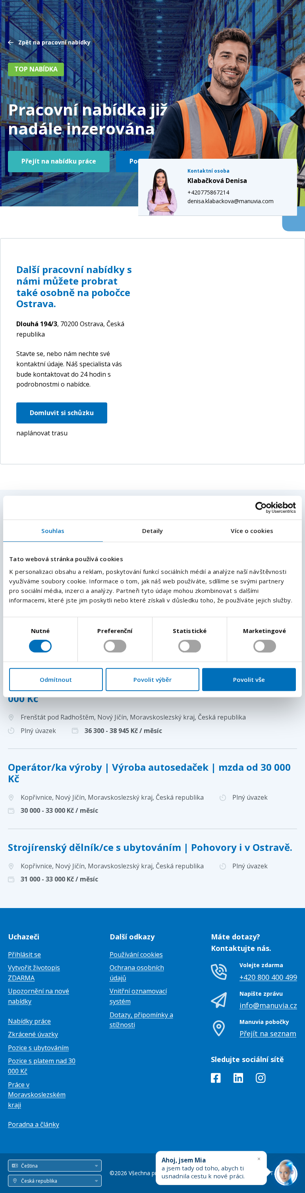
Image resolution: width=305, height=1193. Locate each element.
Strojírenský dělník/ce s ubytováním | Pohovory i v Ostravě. (150, 847)
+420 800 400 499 (268, 977)
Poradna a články (33, 1124)
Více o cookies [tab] (252, 531)
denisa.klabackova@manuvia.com (230, 201)
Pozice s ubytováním (38, 1047)
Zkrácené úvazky (33, 1034)
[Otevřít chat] (286, 1174)
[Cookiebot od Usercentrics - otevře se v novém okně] (261, 508)
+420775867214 (208, 192)
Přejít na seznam (267, 1033)
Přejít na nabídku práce (58, 161)
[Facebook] (216, 1079)
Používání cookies (136, 954)
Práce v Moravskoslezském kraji (37, 1094)
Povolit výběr (152, 679)
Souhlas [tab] (52, 531)
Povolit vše (249, 679)
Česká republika (70, 329)
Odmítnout (56, 679)
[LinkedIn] (238, 1079)
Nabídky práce (29, 1021)
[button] (228, 338)
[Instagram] (261, 1079)
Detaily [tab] (152, 531)
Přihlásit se (24, 954)
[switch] (115, 646)
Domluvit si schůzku (62, 412)
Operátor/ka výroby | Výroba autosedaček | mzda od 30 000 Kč (149, 772)
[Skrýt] (259, 1158)
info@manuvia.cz (268, 1005)
